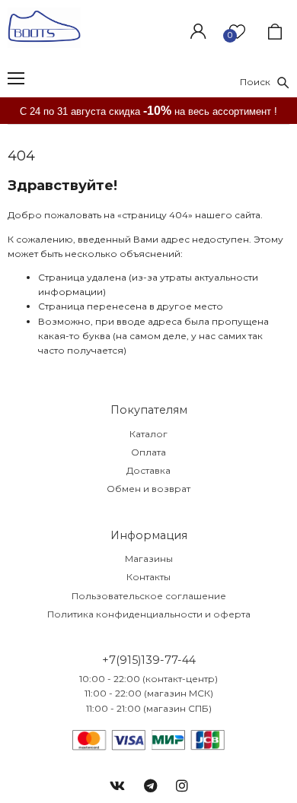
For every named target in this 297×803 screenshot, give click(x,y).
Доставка (148, 470)
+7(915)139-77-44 (149, 660)
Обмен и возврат (148, 488)
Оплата (148, 452)
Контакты (148, 576)
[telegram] (150, 786)
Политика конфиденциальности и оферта (149, 614)
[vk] (117, 786)
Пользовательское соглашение (149, 595)
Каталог (148, 434)
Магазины (149, 558)
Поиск (258, 81)
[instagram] (182, 786)
